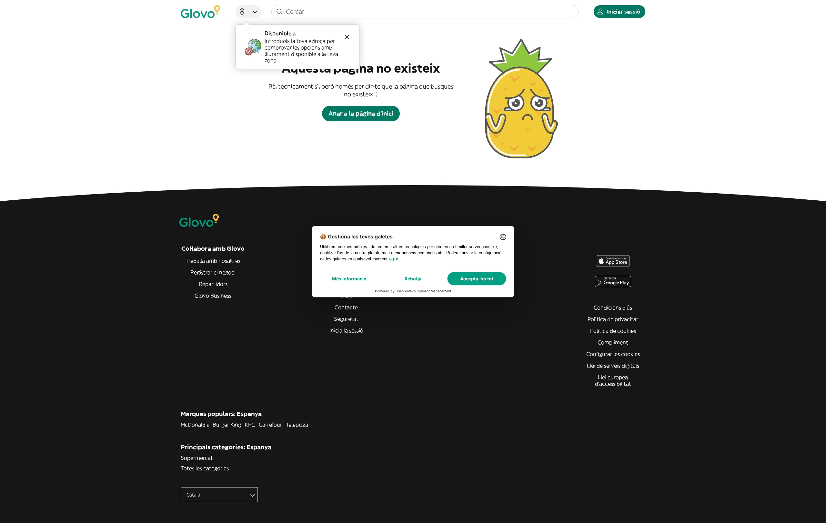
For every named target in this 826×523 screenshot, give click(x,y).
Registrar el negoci (213, 272)
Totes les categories (205, 468)
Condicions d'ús (613, 307)
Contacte (346, 307)
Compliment (613, 342)
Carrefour (270, 424)
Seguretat (346, 319)
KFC (250, 424)
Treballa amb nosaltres (213, 260)
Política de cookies (613, 330)
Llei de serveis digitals (613, 365)
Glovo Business (213, 295)
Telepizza (297, 424)
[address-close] (346, 37)
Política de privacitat (613, 319)
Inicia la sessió (346, 330)
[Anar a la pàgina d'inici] (200, 11)
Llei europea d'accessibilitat (613, 380)
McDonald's (195, 424)
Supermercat (197, 458)
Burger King (227, 424)
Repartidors (213, 284)
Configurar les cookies (613, 354)
